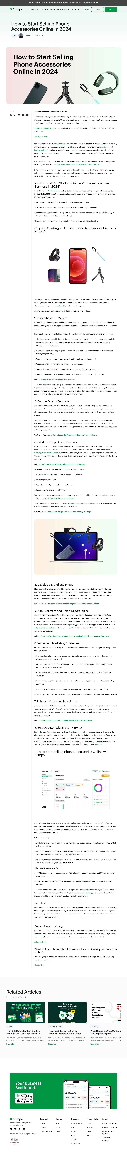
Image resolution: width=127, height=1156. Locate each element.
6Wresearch (55, 191)
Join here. (98, 744)
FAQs (73, 1135)
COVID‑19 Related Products (108, 1139)
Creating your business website (46, 453)
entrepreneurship (60, 144)
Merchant (90, 1127)
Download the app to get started (62, 498)
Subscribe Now (40, 942)
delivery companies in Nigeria (45, 628)
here (87, 2)
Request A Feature (46, 1131)
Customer (90, 1131)
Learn (51, 9)
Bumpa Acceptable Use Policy (108, 1133)
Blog (72, 1127)
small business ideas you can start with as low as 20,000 (78, 165)
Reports (73, 1131)
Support (73, 1139)
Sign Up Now (39, 965)
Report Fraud (75, 1143)
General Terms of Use (109, 1123)
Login (98, 9)
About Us (59, 1123)
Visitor (89, 1135)
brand (61, 306)
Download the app (86, 893)
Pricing (46, 9)
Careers (58, 1127)
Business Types (62, 9)
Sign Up (111, 9)
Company (74, 9)
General (89, 1123)
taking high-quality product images (82, 503)
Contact (58, 1131)
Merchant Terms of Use (109, 1127)
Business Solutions (34, 9)
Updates (43, 1127)
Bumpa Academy (76, 1123)
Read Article (10, 1044)
